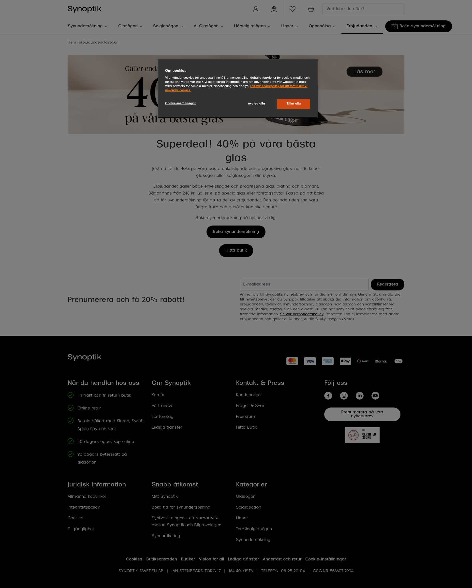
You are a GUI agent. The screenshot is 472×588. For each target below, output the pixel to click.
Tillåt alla (294, 103)
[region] (238, 88)
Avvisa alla (256, 103)
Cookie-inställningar (180, 103)
